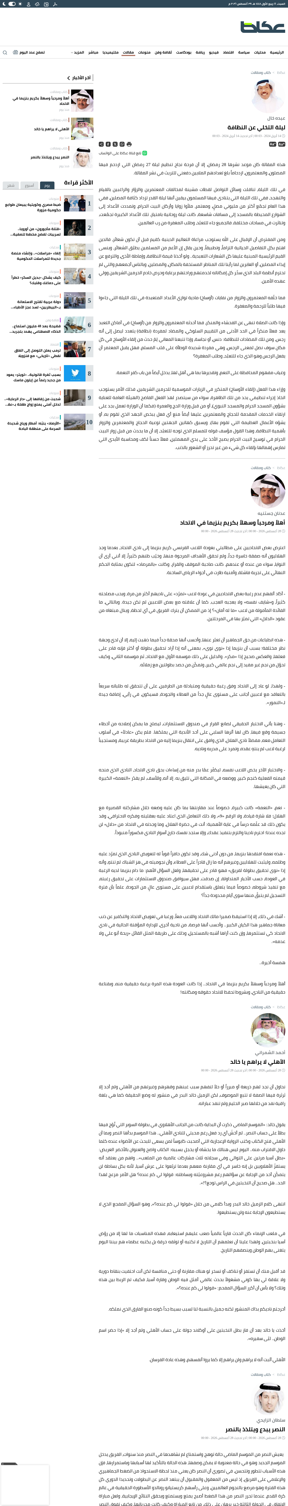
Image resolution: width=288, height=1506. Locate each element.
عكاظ (278, 72)
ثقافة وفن (163, 52)
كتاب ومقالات (261, 72)
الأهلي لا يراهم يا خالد (51, 129)
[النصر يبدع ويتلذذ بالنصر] (82, 157)
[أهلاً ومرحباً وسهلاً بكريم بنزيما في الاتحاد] (82, 101)
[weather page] (37, 4)
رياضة (200, 52)
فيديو (214, 52)
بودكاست (183, 52)
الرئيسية (277, 52)
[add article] (46, 4)
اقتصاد (228, 52)
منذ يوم (64, 109)
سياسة (244, 52)
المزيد (78, 52)
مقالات (128, 52)
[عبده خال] (268, 95)
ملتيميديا (111, 52)
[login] (28, 4)
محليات (260, 52)
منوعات (144, 52)
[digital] (55, 4)
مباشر (93, 52)
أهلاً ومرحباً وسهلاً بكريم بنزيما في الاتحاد (41, 100)
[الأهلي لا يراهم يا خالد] (82, 129)
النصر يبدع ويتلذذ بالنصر (50, 157)
